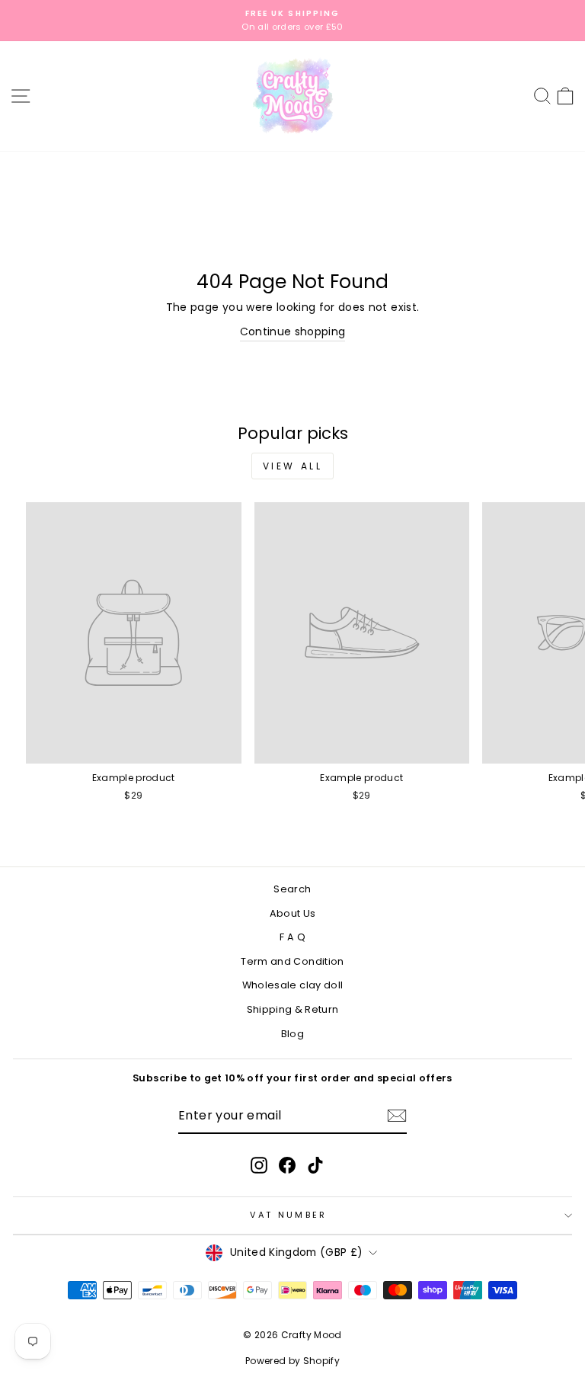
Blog (292, 1033)
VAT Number (288, 1215)
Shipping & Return (293, 1009)
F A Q (292, 936)
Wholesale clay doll (293, 984)
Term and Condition (292, 961)
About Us (293, 913)
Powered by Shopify (292, 1360)
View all (293, 466)
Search (292, 888)
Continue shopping (293, 332)
